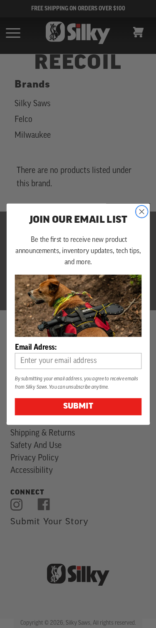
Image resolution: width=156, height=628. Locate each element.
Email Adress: (35, 347)
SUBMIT (78, 406)
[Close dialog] (141, 211)
